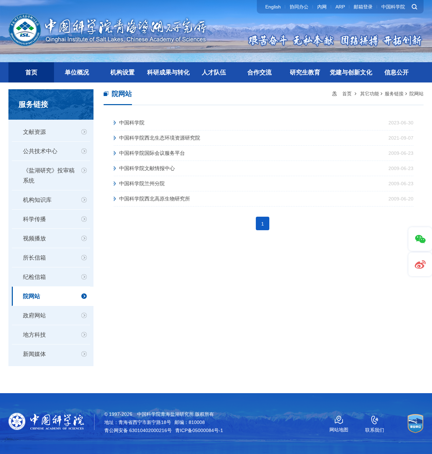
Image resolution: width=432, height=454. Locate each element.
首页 (31, 72)
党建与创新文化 (351, 72)
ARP (340, 6)
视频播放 (34, 238)
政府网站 (34, 315)
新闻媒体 (34, 354)
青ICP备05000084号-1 (199, 430)
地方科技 (34, 335)
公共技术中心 (40, 151)
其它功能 (369, 93)
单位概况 (77, 72)
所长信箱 (34, 258)
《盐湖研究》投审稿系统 (49, 175)
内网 (322, 6)
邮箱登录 (363, 6)
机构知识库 (37, 200)
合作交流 (259, 72)
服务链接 (394, 93)
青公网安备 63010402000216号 (138, 430)
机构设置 (122, 72)
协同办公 (299, 6)
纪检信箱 (34, 277)
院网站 (31, 296)
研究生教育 (305, 72)
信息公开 (396, 72)
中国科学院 (393, 6)
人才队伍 (214, 72)
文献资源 (34, 132)
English (273, 6)
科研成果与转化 (168, 72)
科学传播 (34, 219)
